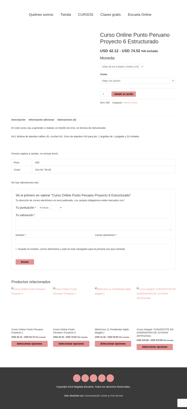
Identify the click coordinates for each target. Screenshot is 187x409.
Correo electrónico (106, 235)
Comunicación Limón (95, 395)
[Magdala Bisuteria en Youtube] (110, 378)
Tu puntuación (26, 207)
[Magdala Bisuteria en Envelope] (93, 378)
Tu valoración (25, 215)
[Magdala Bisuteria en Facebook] (76, 378)
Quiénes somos (41, 14)
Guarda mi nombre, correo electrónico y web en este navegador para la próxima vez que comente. (72, 249)
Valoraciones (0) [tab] (66, 119)
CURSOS (85, 14)
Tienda (65, 14)
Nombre (21, 235)
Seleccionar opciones (29, 343)
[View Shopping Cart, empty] (158, 14)
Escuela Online (139, 14)
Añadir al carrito (123, 94)
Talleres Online (130, 102)
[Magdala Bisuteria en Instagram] (85, 378)
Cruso (103, 74)
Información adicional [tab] (41, 119)
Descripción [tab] (18, 119)
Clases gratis (110, 14)
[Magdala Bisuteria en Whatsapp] (102, 378)
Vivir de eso (116, 395)
